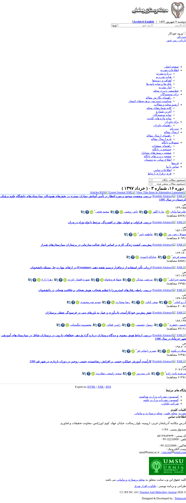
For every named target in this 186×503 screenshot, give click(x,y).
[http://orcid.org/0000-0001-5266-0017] (134, 373)
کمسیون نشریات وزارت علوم (161, 400)
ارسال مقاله (171, 132)
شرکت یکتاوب (170, 403)
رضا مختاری (123, 302)
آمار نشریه (165, 87)
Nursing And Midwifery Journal (158, 492)
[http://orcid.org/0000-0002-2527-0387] (133, 325)
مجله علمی (170, 413)
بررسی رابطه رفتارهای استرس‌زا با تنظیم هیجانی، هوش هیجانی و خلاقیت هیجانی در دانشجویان (94, 290)
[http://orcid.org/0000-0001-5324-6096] (65, 280)
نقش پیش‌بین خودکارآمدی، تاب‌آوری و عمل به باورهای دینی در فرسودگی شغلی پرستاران (98, 312)
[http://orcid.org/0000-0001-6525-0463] (93, 373)
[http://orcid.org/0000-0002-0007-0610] (67, 325)
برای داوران (172, 121)
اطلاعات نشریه (169, 70)
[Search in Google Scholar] (145, 212)
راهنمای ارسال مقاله (158, 135)
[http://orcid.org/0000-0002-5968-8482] (137, 257)
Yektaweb (180, 498)
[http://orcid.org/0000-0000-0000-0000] (170, 302)
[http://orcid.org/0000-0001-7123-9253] (102, 280)
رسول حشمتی (144, 324)
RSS (108, 386)
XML (101, 386)
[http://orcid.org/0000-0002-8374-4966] (167, 212)
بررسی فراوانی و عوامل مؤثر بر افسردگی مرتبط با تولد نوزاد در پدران (109, 222)
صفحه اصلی (171, 66)
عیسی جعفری (177, 324)
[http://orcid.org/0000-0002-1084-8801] (39, 280)
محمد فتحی (102, 211)
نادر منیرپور (143, 373)
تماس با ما (172, 166)
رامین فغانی (113, 324)
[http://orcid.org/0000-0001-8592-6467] (165, 234)
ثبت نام (181, 36)
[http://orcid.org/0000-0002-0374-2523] (133, 280)
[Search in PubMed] (141, 212)
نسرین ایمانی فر (146, 350)
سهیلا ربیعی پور (177, 234)
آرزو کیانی (180, 302)
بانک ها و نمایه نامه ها (158, 83)
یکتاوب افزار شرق (145, 486)
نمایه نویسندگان (162, 114)
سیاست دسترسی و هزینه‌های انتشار (149, 101)
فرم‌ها (175, 163)
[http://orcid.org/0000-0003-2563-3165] (165, 325)
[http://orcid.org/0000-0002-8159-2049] (168, 351)
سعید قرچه (179, 256)
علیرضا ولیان (178, 211)
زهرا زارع (47, 279)
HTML (91, 386)
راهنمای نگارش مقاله (158, 97)
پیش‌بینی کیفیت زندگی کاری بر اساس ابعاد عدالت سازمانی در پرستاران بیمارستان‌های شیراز (96, 244)
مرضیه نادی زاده (176, 373)
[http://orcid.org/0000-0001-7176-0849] (133, 351)
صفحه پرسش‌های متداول (156, 152)
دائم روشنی (131, 211)
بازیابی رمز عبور (176, 40)
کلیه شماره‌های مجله (159, 108)
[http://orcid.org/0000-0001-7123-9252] (165, 280)
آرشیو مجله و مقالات (166, 104)
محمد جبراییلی (177, 279)
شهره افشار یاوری (79, 279)
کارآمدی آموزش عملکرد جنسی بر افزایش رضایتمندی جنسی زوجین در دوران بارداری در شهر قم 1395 (90, 361)
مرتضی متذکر (144, 279)
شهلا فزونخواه (112, 279)
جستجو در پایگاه (161, 149)
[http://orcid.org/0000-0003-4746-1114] (121, 212)
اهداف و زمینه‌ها (161, 80)
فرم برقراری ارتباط (159, 173)
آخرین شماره (163, 111)
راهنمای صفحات (161, 145)
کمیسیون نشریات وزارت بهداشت (159, 396)
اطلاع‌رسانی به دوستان (157, 159)
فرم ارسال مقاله (161, 139)
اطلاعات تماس (162, 170)
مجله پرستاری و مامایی (148, 413)
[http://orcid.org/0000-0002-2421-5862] (91, 212)
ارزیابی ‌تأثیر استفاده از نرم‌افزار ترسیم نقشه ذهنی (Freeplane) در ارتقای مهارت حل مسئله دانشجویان (90, 267)
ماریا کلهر (158, 211)
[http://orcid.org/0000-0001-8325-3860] (169, 257)
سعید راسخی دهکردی (109, 373)
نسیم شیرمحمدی (90, 302)
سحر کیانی (151, 302)
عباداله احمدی (148, 256)
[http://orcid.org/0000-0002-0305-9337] (135, 234)
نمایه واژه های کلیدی (159, 118)
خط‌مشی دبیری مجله (166, 90)
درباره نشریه (163, 73)
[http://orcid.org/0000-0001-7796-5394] (162, 373)
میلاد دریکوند (178, 350)
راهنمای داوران (162, 125)
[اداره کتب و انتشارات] (158, 18)
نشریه (182, 413)
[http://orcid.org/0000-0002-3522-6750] (104, 325)
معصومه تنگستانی (81, 324)
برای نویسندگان (169, 94)
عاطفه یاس (146, 234)
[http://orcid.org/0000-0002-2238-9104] (150, 212)
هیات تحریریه (163, 77)
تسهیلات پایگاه (170, 142)
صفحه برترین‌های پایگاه (157, 156)
